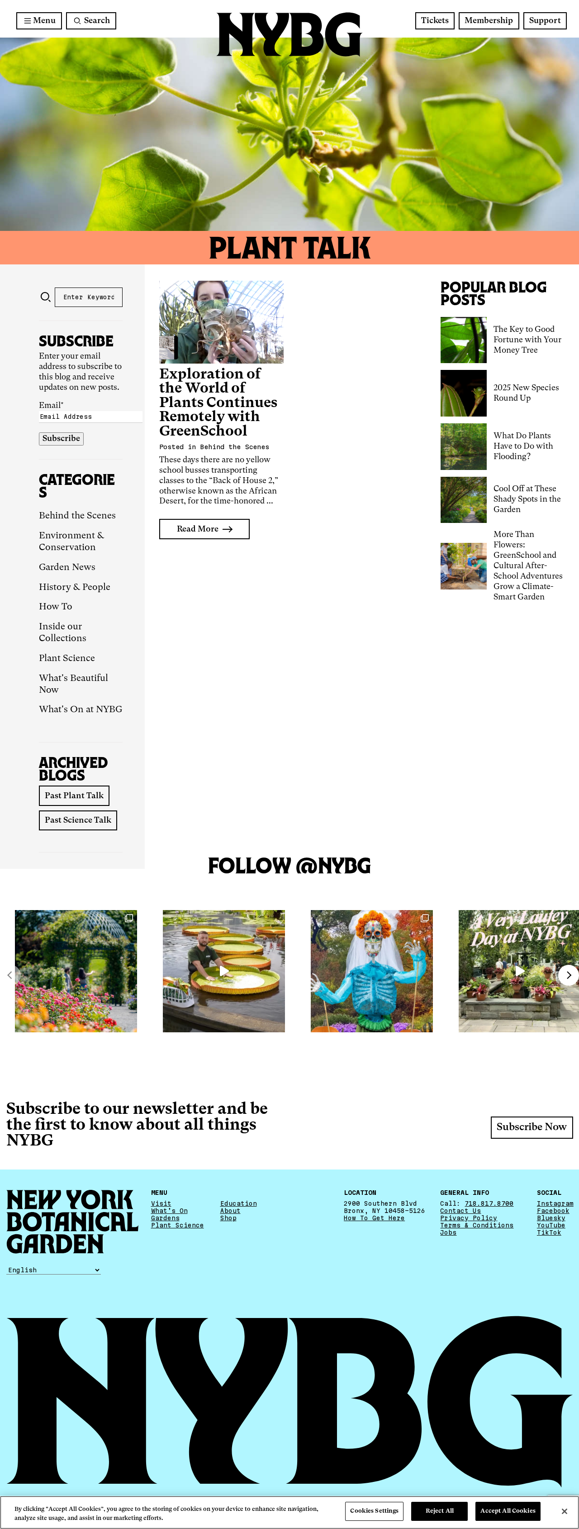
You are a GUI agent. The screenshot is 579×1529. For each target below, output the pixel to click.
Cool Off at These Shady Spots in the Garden (527, 499)
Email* (51, 406)
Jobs (448, 1232)
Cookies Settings (374, 1511)
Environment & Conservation (71, 542)
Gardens (165, 1218)
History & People (74, 587)
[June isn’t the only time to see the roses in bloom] (76, 971)
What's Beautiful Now (73, 684)
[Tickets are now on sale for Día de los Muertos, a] (372, 971)
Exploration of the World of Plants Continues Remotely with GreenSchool (218, 403)
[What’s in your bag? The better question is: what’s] (224, 971)
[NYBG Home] (289, 34)
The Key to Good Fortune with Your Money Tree (527, 340)
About (230, 1210)
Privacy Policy (468, 1218)
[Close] (564, 1511)
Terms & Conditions (476, 1225)
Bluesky (551, 1218)
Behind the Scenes (77, 516)
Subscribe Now (532, 1127)
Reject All (440, 1511)
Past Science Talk (78, 820)
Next (568, 975)
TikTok (549, 1232)
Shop (228, 1218)
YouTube (551, 1225)
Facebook (553, 1210)
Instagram (555, 1203)
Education (238, 1203)
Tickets (435, 21)
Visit (161, 1203)
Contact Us (460, 1210)
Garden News (67, 567)
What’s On (169, 1210)
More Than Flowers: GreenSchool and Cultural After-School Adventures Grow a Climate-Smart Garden (528, 566)
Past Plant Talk (74, 796)
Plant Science (67, 658)
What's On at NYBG (80, 709)
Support (545, 21)
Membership (489, 21)
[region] (289, 1512)
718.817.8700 (489, 1203)
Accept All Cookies (507, 1511)
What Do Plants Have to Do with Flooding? (523, 446)
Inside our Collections (62, 633)
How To (55, 607)
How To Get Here (374, 1218)
